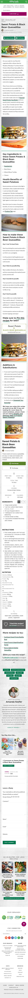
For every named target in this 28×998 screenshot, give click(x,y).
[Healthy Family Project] (3, 917)
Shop (20, 974)
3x (24, 501)
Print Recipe (20, 38)
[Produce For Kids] (10, 917)
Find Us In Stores (7, 945)
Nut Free (10, 675)
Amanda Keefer (9, 30)
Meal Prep (19, 672)
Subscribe (13, 14)
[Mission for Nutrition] (18, 917)
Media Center (7, 975)
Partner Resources (20, 952)
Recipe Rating (7, 797)
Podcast (20, 972)
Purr (23, 993)
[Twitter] (16, 937)
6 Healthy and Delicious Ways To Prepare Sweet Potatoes (13, 415)
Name (5, 819)
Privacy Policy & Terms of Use (13, 989)
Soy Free (18, 675)
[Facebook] (12, 937)
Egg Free (6, 669)
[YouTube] (6, 937)
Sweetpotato (8, 166)
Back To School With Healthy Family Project (8, 952)
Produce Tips (9, 211)
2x (21, 501)
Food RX (7, 955)
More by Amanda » (14, 727)
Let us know (13, 625)
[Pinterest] (9, 937)
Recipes (20, 968)
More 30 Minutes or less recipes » (14, 898)
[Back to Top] (24, 924)
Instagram (20, 956)
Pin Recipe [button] (15, 468)
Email (4, 826)
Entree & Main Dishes (18, 669)
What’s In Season (20, 954)
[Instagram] (19, 937)
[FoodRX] (25, 917)
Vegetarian (14, 678)
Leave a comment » (8, 765)
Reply (11, 773)
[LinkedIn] (22, 937)
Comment (6, 801)
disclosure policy (23, 35)
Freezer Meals (10, 672)
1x (19, 501)
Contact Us (8, 977)
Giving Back (7, 971)
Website (5, 834)
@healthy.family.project (11, 657)
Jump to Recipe (10, 38)
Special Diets (8, 19)
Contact (11, 985)
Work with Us (7, 973)
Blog (20, 970)
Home (2, 19)
